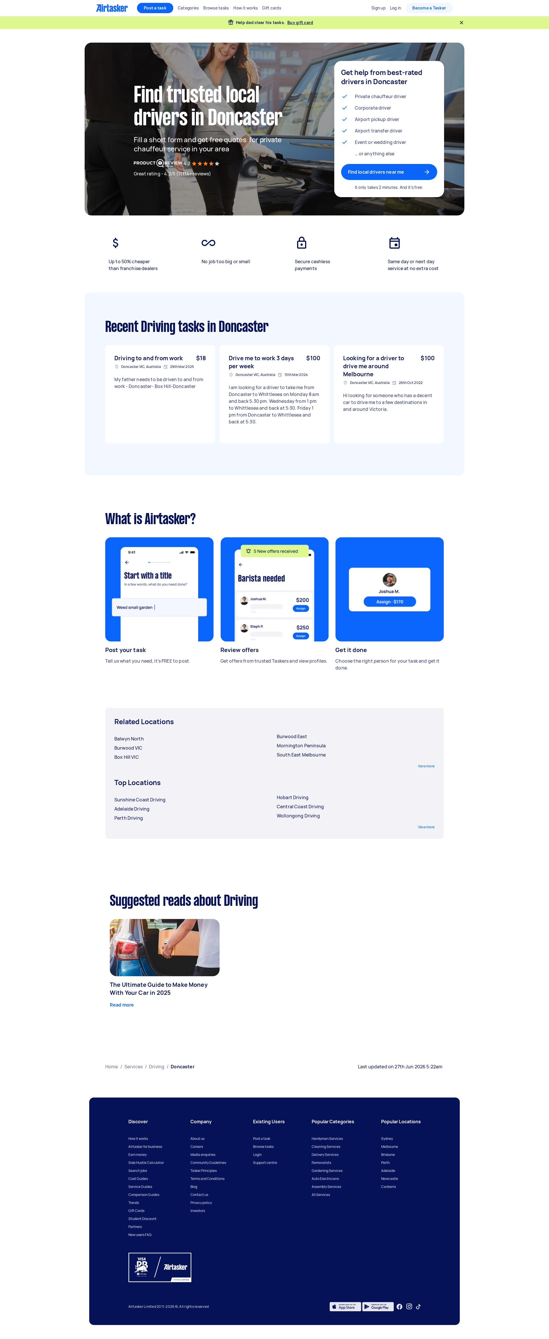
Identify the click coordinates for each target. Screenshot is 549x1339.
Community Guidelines (208, 1162)
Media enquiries (202, 1154)
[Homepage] (112, 8)
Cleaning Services (326, 1146)
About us (197, 1138)
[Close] (461, 22)
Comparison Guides (143, 1194)
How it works (138, 1138)
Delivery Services (325, 1154)
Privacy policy (201, 1202)
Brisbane (388, 1154)
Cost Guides (138, 1178)
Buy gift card (300, 22)
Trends (133, 1202)
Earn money (137, 1154)
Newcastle (389, 1178)
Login (257, 1154)
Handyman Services (327, 1138)
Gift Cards (136, 1210)
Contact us (199, 1194)
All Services (321, 1194)
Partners (135, 1226)
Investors (197, 1210)
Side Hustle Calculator (146, 1162)
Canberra (388, 1186)
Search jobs (137, 1170)
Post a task (155, 8)
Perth (385, 1162)
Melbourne (389, 1146)
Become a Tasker (429, 8)
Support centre (265, 1162)
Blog (193, 1186)
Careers (196, 1146)
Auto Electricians (325, 1178)
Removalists (321, 1162)
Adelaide (388, 1170)
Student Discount (142, 1218)
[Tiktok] (418, 1306)
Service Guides (140, 1186)
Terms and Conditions (207, 1178)
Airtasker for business (145, 1146)
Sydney (387, 1138)
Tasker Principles (203, 1170)
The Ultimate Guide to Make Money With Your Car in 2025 (159, 989)
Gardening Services (327, 1170)
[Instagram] (409, 1307)
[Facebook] (399, 1306)
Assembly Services (326, 1186)
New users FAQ (140, 1234)
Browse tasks (263, 1146)
